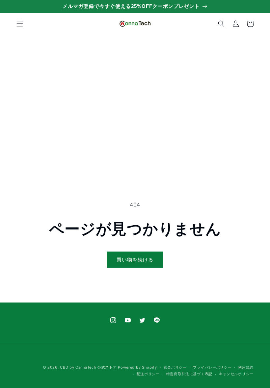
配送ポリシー (148, 374)
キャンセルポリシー (236, 374)
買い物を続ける (135, 259)
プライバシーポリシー (212, 367)
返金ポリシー (175, 367)
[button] (20, 23)
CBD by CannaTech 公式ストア (88, 367)
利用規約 (246, 367)
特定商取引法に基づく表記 (189, 374)
